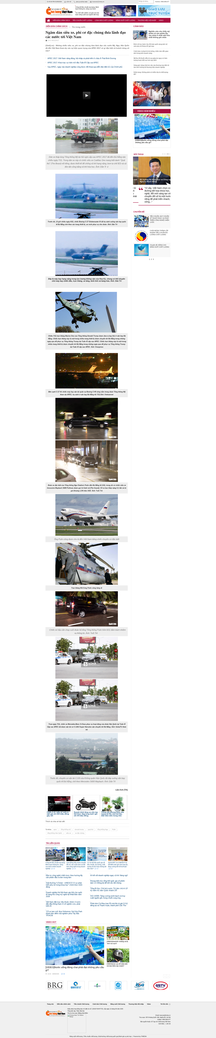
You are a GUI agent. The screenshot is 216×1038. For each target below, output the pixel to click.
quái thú (90, 829)
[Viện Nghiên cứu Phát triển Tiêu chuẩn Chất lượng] (118, 985)
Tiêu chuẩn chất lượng (90, 1036)
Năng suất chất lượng (76, 1036)
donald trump (79, 829)
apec (55, 829)
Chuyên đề (138, 212)
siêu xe (68, 833)
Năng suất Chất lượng (125, 20)
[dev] (161, 985)
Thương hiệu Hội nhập (147, 20)
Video (161, 20)
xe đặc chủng (79, 833)
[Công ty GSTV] (139, 985)
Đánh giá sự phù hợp (125, 1036)
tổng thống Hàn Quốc (55, 833)
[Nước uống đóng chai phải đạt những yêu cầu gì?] (75, 945)
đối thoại (139, 154)
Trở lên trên (164, 1004)
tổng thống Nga (103, 829)
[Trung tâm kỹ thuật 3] (54, 985)
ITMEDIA (143, 1036)
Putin (114, 829)
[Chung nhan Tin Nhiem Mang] (108, 1020)
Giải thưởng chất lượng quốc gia (108, 1036)
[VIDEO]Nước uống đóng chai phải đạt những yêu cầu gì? (75, 968)
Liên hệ (68, 1)
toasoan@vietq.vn (98, 1)
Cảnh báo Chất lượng (104, 20)
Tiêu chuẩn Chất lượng (82, 20)
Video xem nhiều (146, 111)
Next (168, 976)
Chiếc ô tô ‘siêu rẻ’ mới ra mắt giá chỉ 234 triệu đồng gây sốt (58, 814)
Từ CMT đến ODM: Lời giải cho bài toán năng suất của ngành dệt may (87, 14)
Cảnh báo (138, 26)
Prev (164, 976)
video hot (51, 922)
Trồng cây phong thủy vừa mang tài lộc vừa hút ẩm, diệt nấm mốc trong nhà (112, 814)
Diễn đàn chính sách (61, 20)
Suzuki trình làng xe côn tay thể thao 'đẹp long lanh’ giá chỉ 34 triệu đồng (86, 814)
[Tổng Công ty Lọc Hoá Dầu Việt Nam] (76, 985)
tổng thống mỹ (66, 829)
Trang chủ (50, 1004)
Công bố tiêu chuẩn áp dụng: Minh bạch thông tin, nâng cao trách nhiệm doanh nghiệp (87, 8)
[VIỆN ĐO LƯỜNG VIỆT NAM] (97, 985)
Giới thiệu (161, 1023)
